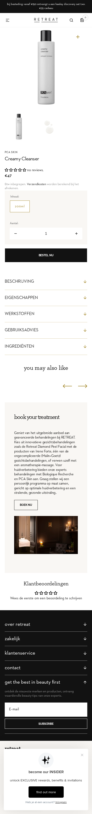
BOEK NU (26, 505)
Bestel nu (46, 255)
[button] (7, 20)
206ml (22, 208)
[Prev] (67, 386)
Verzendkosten (36, 184)
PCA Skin (11, 152)
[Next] (82, 386)
